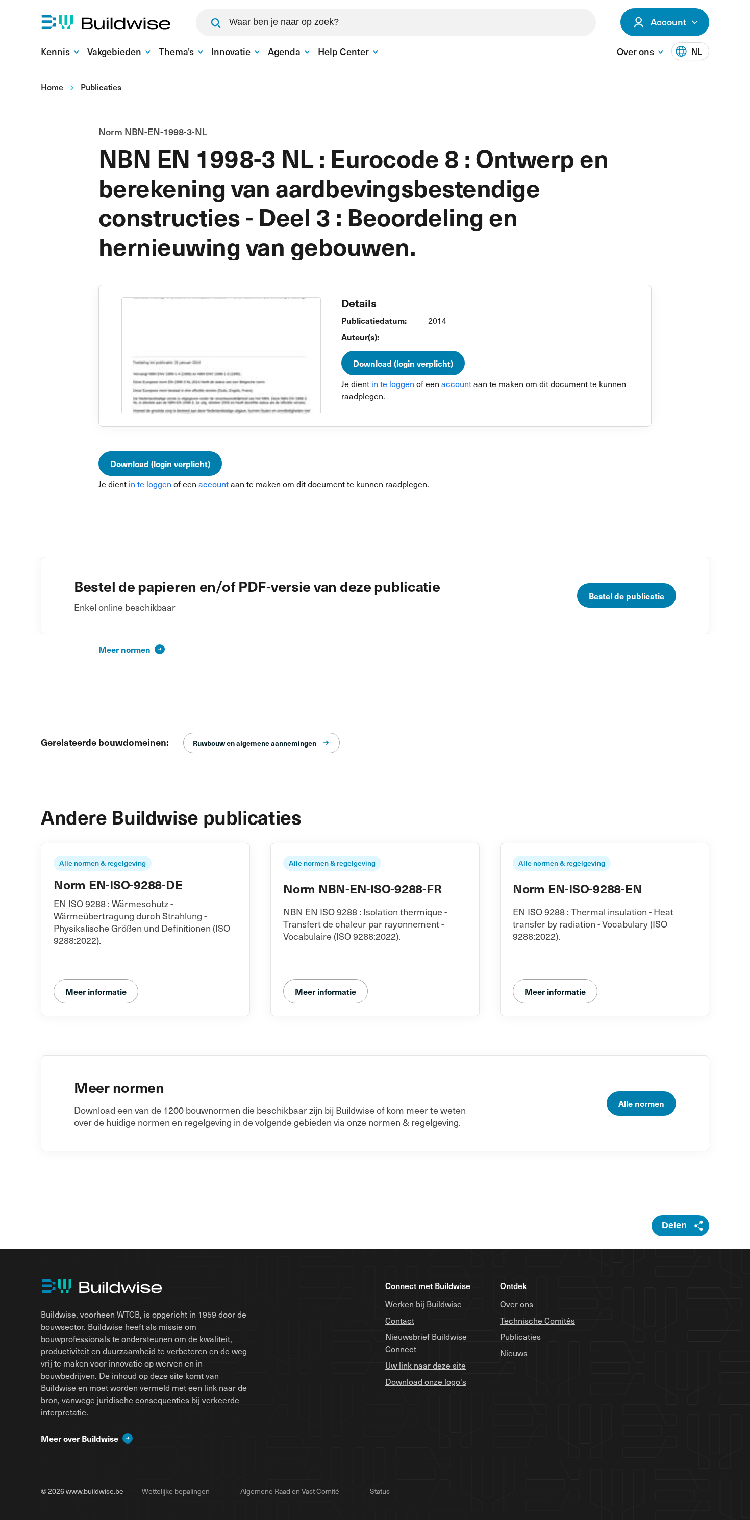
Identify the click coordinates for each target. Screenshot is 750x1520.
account (456, 383)
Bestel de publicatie (626, 595)
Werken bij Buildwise (423, 1304)
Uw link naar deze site (425, 1365)
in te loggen (392, 383)
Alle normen (641, 1103)
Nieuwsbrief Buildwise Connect (426, 1342)
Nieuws (514, 1353)
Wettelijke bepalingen (176, 1491)
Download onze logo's (425, 1381)
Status (380, 1491)
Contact (399, 1320)
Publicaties (520, 1336)
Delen (674, 1225)
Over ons (516, 1304)
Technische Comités (537, 1320)
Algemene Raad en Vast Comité (289, 1491)
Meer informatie (96, 991)
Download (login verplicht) (403, 363)
